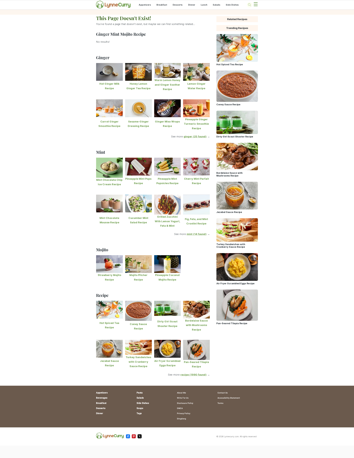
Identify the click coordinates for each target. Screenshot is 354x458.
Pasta (140, 392)
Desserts (178, 4)
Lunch (204, 4)
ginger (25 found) (195, 136)
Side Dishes (232, 4)
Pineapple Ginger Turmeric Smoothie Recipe (196, 124)
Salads (216, 4)
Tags (139, 413)
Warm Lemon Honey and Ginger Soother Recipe (167, 85)
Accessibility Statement (229, 398)
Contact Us (223, 393)
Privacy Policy (183, 413)
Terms (220, 403)
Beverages (101, 397)
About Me (181, 393)
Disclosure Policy (185, 403)
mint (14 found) (197, 234)
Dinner (191, 4)
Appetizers (145, 4)
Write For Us (182, 398)
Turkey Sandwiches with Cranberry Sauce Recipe (138, 362)
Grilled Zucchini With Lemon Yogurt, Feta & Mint (167, 221)
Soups (140, 408)
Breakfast (162, 4)
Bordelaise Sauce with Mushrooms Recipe (196, 325)
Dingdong (181, 419)
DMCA (180, 408)
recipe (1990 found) (193, 374)
